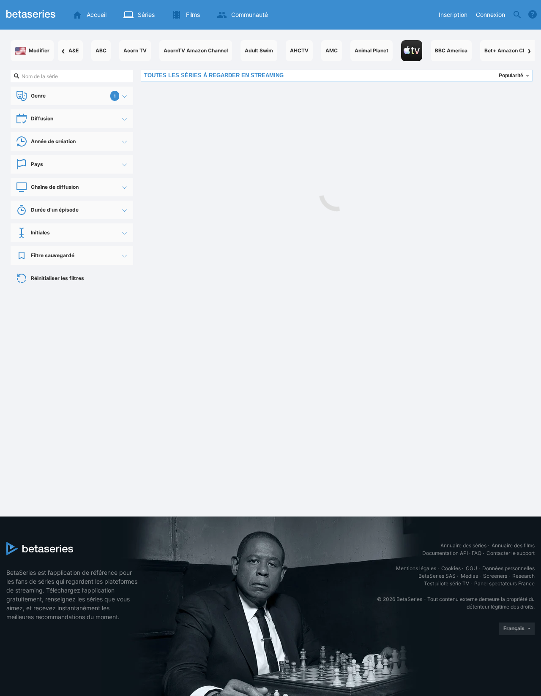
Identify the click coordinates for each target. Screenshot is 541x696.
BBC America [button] (451, 50)
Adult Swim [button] (259, 50)
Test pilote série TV (446, 583)
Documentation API (445, 553)
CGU (471, 568)
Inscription (453, 14)
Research (523, 576)
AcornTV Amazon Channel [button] (196, 50)
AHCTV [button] (299, 50)
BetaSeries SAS (437, 576)
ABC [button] (101, 50)
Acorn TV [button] (135, 50)
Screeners (495, 576)
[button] (411, 50)
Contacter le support (510, 553)
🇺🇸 (32, 50)
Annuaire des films (513, 545)
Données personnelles (508, 568)
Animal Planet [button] (371, 50)
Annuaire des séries (463, 545)
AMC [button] (331, 50)
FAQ (476, 553)
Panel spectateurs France (504, 583)
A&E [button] (73, 50)
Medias (469, 576)
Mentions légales (416, 568)
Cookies (451, 568)
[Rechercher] (517, 14)
